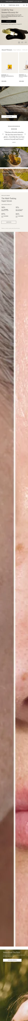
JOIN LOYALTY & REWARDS (7, 174)
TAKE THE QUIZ (5, 152)
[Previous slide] (1, 1)
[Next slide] (26, 1)
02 (22, 42)
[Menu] (1, 5)
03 (26, 42)
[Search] (4, 5)
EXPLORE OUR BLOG (12, 960)
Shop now (8, 26)
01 (19, 42)
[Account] (23, 5)
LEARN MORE (9, 116)
